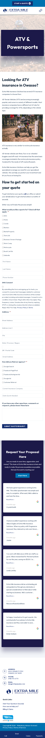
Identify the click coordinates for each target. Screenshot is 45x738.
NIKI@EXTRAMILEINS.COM (16, 684)
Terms (31, 308)
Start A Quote (21, 3)
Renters (6, 228)
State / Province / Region (11, 343)
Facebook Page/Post (11, 370)
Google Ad (7, 378)
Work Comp (8, 243)
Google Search (9, 366)
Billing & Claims (8, 709)
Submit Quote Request (14, 426)
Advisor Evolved (31, 725)
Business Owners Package (12, 239)
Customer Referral (10, 382)
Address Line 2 (7, 328)
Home (6, 220)
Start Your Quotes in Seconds (13, 704)
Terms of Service (20, 728)
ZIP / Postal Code (8, 350)
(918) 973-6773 (13, 679)
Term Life (7, 236)
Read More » (10, 499)
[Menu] (40, 10)
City (3, 335)
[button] (22, 475)
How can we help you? (11, 706)
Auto (5, 216)
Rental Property (9, 232)
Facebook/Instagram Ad (12, 374)
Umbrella (7, 255)
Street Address (7, 320)
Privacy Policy (22, 308)
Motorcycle (7, 247)
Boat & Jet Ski (8, 251)
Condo (6, 224)
